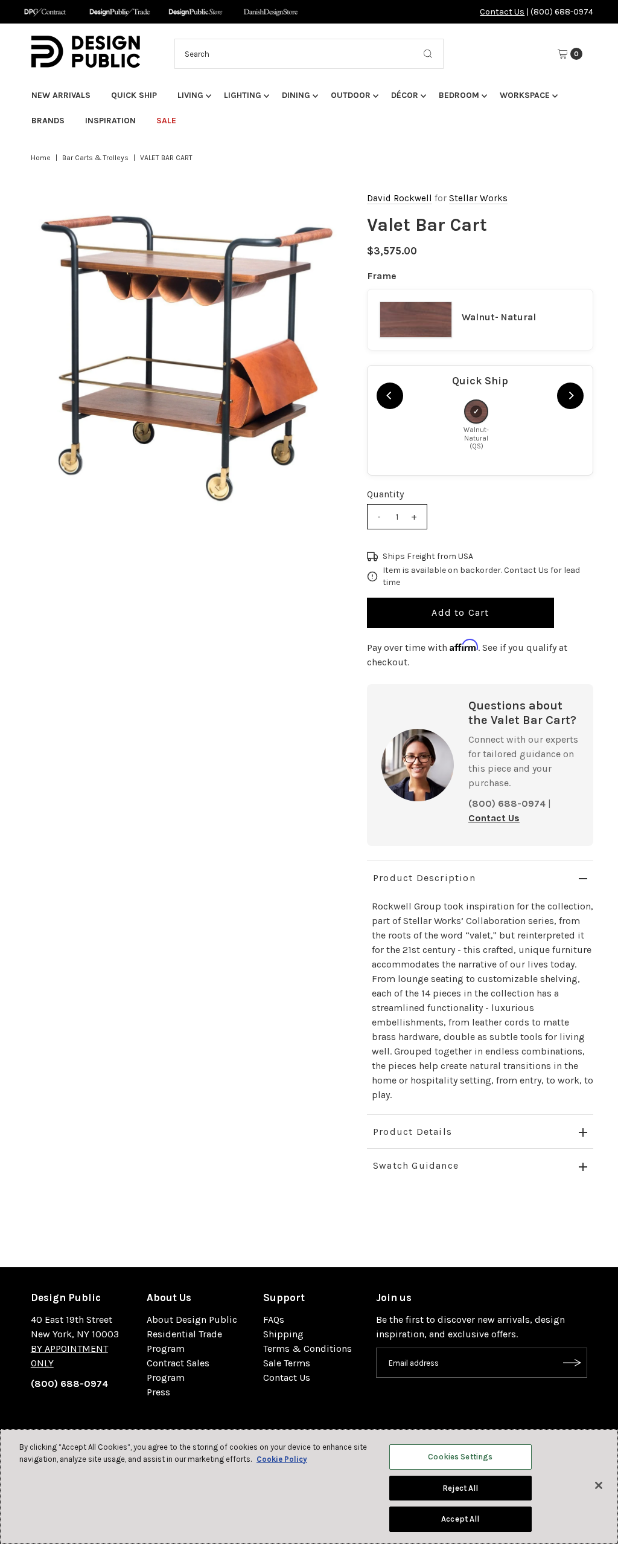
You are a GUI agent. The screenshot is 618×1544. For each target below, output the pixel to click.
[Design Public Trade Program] (120, 12)
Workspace (525, 95)
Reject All (460, 1488)
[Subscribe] (572, 1363)
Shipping (283, 1334)
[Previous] (390, 396)
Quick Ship (134, 95)
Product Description (424, 877)
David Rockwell (399, 198)
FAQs (273, 1319)
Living (190, 95)
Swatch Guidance (416, 1165)
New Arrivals (61, 95)
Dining (296, 95)
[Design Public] (195, 12)
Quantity (385, 494)
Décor (404, 95)
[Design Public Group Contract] (44, 12)
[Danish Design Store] (270, 12)
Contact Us (502, 12)
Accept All (460, 1518)
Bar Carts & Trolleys (95, 157)
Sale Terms (286, 1363)
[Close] (598, 1485)
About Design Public (192, 1319)
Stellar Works (478, 198)
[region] (187, 358)
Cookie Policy (281, 1459)
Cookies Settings (460, 1456)
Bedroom (459, 95)
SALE (166, 120)
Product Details (412, 1131)
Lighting (242, 95)
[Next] (570, 396)
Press (158, 1392)
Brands (48, 120)
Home (41, 157)
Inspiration (110, 120)
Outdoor (351, 95)
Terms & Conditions (307, 1348)
